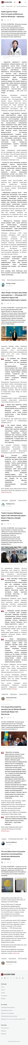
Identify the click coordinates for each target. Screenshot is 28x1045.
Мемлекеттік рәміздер (7, 1013)
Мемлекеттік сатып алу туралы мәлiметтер (13, 1019)
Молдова (4, 500)
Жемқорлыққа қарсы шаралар (9, 1016)
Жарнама (3, 1033)
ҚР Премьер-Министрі (16, 839)
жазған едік (16, 953)
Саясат (3, 990)
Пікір (3, 280)
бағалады (14, 689)
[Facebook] (11, 20)
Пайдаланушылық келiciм (7, 1007)
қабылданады (5, 831)
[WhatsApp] (5, 20)
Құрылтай (13, 500)
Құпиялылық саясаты (7, 1010)
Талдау (3, 992)
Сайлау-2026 (9, 6)
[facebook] (11, 978)
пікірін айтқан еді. (6, 492)
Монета (4, 958)
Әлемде (3, 998)
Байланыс (3, 1031)
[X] (14, 20)
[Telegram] (8, 20)
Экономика (12, 958)
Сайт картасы (5, 1028)
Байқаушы (13, 694)
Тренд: (3, 6)
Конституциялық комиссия (15, 280)
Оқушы (4, 839)
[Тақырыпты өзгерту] (20, 2)
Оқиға (2, 987)
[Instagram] (2, 20)
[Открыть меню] (25, 2)
